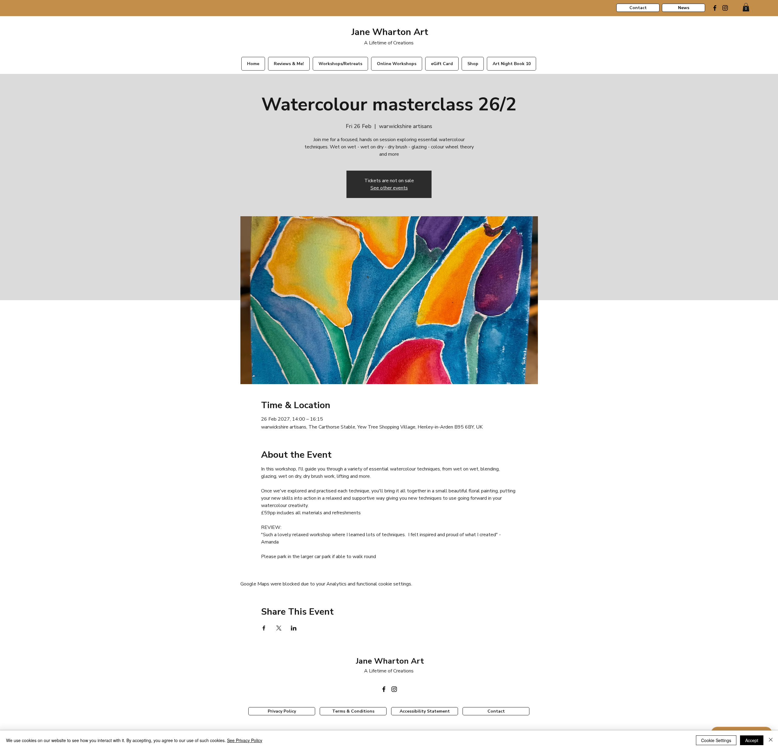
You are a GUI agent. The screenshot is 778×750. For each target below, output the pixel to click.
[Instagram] (725, 8)
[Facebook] (714, 8)
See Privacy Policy (244, 740)
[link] (745, 7)
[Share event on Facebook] (264, 628)
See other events (389, 188)
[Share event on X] (279, 628)
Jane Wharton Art (388, 32)
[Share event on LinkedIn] (294, 628)
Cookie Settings (716, 740)
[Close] (770, 740)
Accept (751, 740)
